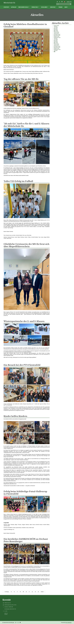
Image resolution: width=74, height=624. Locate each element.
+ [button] (16, 622)
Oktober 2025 (56, 36)
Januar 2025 (56, 45)
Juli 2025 (55, 38)
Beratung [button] (52, 7)
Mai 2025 (55, 40)
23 (35, 591)
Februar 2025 (56, 44)
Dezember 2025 (57, 34)
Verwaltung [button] (35, 7)
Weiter (42, 591)
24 (38, 591)
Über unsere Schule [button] (23, 7)
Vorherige (7, 591)
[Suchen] (70, 4)
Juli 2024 (55, 50)
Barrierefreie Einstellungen (8, 622)
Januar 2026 (56, 33)
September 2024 (57, 49)
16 (14, 591)
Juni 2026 (56, 27)
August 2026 (56, 25)
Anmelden (69, 1)
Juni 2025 (56, 39)
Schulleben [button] (44, 7)
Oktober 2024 (56, 48)
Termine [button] (60, 7)
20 (26, 591)
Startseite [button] (6, 7)
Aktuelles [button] (13, 7)
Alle (54, 51)
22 (32, 591)
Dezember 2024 (57, 46)
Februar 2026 (56, 32)
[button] (62, 2)
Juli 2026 (55, 26)
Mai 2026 (55, 28)
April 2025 (56, 41)
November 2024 (57, 47)
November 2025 (57, 35)
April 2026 (56, 30)
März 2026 (56, 31)
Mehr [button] (66, 7)
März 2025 (56, 43)
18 (20, 591)
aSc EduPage (68, 622)
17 (17, 591)
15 (11, 591)
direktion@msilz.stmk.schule (10, 604)
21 (29, 591)
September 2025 (57, 37)
